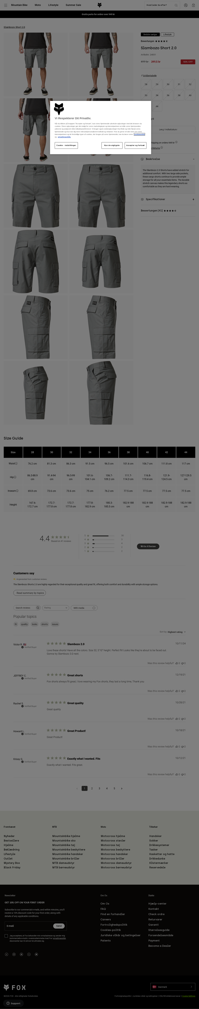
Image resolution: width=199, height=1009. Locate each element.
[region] (100, 127)
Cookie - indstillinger (66, 145)
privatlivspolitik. (64, 137)
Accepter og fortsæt (135, 145)
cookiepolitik (139, 134)
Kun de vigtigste (112, 145)
